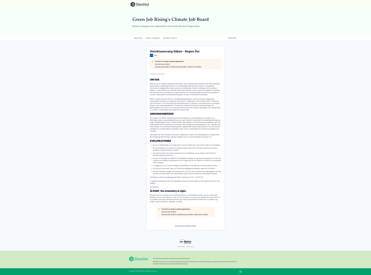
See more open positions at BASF (185, 226)
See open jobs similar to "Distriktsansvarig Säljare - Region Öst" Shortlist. (178, 66)
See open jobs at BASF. (162, 64)
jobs (138, 38)
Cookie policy (190, 246)
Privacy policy (181, 246)
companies (153, 38)
